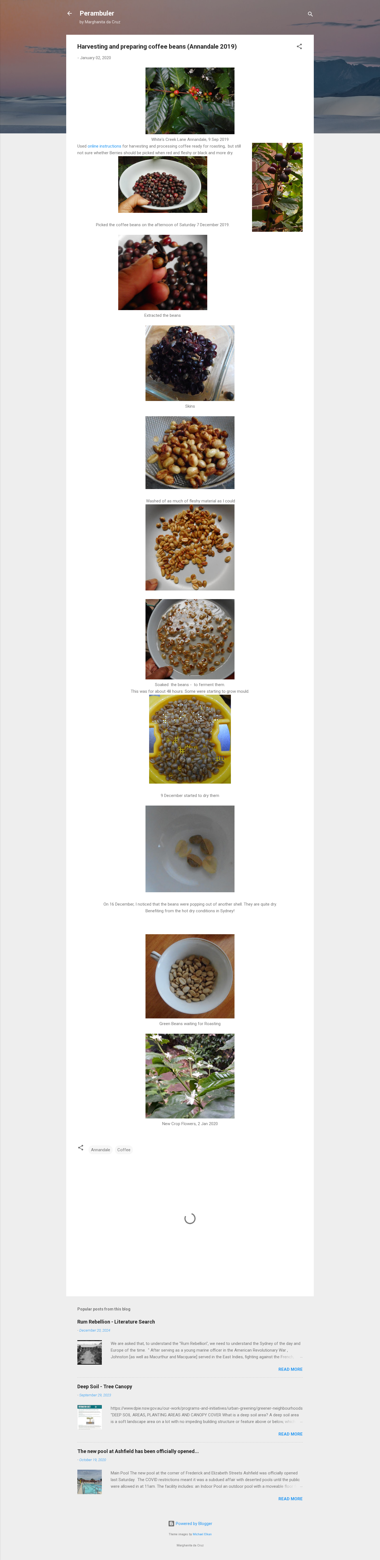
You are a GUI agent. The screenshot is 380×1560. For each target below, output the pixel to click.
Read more (290, 1369)
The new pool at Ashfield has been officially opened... (138, 1451)
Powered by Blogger (193, 1523)
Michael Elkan (202, 1534)
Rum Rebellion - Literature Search (116, 1322)
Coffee (123, 1149)
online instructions (104, 146)
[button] (299, 47)
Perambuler (97, 13)
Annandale (100, 1149)
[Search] (310, 15)
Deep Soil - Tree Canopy (104, 1386)
